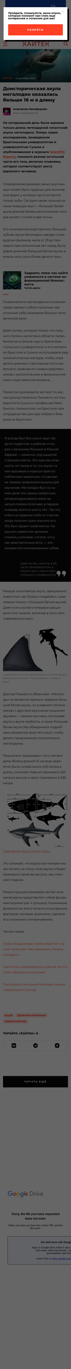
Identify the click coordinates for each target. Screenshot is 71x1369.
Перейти (35, 29)
